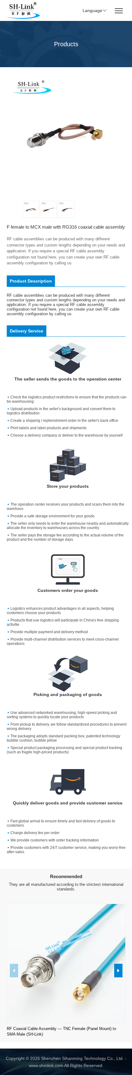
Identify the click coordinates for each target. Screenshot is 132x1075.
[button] (118, 970)
